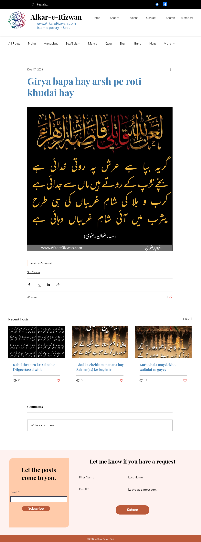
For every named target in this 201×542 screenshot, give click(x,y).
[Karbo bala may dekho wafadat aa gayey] (163, 342)
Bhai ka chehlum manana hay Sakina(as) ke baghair (99, 367)
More (167, 43)
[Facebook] (157, 4)
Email (14, 492)
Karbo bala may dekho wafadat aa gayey (157, 367)
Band (138, 43)
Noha (32, 43)
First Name (86, 477)
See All (187, 318)
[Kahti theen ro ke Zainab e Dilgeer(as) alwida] (36, 342)
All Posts (14, 43)
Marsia (92, 43)
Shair (123, 43)
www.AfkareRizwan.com (56, 23)
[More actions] (170, 69)
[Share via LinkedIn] (48, 285)
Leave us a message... (143, 489)
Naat (152, 43)
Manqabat (51, 43)
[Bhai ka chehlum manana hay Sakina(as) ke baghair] (100, 342)
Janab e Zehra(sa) (41, 263)
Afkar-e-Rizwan (56, 16)
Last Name (135, 477)
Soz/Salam (73, 43)
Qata (108, 43)
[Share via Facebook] (29, 285)
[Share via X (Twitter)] (39, 285)
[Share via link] (58, 285)
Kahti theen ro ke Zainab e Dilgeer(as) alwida (34, 367)
